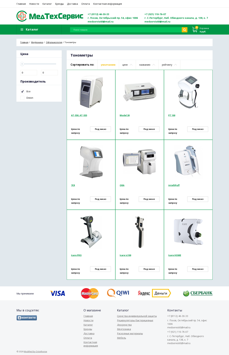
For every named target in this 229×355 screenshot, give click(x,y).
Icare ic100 (125, 255)
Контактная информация (107, 3)
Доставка (72, 3)
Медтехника (124, 329)
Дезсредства (124, 324)
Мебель (121, 337)
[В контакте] (26, 317)
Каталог (47, 3)
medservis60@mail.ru (100, 21)
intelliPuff (174, 185)
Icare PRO (76, 255)
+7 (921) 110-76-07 (155, 14)
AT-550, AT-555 (79, 115)
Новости (34, 3)
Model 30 (125, 115)
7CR (73, 185)
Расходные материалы (130, 333)
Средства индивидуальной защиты (137, 316)
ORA (122, 185)
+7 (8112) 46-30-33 (98, 14)
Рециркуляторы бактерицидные (135, 320)
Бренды (59, 3)
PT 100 (171, 115)
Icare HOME (174, 255)
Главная (21, 3)
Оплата (85, 3)
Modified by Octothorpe (35, 351)
